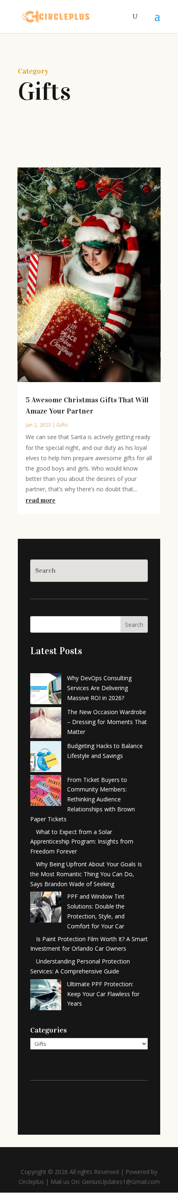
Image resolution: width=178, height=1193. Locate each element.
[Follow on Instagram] (113, 1104)
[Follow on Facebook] (64, 1104)
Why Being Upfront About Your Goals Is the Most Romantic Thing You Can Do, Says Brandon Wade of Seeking (86, 874)
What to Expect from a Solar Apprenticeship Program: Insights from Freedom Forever (81, 842)
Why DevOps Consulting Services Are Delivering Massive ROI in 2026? (99, 688)
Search (134, 625)
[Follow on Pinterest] (97, 1104)
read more (40, 500)
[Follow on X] (80, 1104)
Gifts (62, 424)
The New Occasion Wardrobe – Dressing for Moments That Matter (107, 722)
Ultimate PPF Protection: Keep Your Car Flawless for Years (103, 994)
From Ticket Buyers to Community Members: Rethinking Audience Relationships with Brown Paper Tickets (82, 799)
